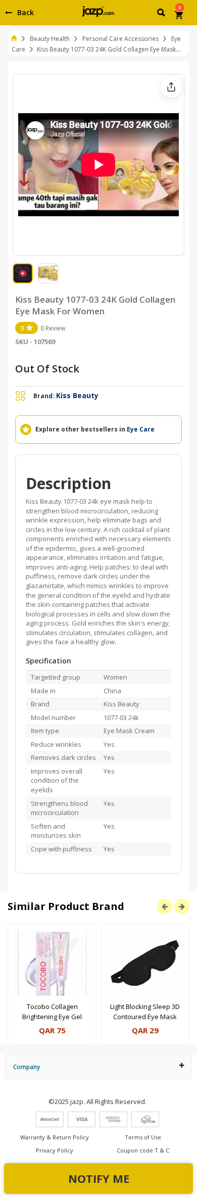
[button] (162, 14)
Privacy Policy (54, 1150)
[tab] (98, 1067)
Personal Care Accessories (120, 38)
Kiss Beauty (77, 395)
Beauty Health (50, 38)
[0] (179, 16)
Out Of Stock (47, 368)
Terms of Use (143, 1137)
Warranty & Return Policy (54, 1137)
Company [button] (26, 1067)
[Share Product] (171, 87)
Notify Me (98, 1178)
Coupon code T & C (143, 1150)
